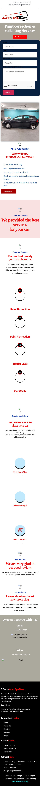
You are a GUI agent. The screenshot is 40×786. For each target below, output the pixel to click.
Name (6, 42)
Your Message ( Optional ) (13, 67)
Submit (8, 92)
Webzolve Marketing (20, 781)
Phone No (7, 58)
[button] (35, 16)
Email (5, 50)
